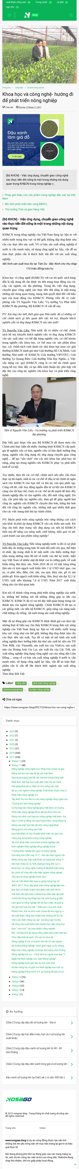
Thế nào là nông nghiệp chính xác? (29, 877)
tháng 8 (16, 985)
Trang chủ (6, 88)
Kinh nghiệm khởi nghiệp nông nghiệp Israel (33, 846)
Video (42, 1128)
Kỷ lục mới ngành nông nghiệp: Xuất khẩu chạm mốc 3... (40, 790)
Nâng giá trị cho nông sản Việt (27, 829)
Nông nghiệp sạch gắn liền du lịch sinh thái (33, 963)
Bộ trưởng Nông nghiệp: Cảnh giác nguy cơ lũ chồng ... (39, 945)
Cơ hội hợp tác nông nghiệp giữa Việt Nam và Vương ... (39, 808)
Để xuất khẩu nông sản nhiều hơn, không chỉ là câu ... (38, 915)
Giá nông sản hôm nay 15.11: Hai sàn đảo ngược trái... (39, 855)
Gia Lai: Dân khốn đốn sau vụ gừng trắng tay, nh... (36, 881)
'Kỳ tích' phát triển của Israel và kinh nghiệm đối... (36, 842)
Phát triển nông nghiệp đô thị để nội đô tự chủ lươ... (37, 812)
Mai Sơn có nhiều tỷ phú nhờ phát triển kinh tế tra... (37, 889)
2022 (12, 735)
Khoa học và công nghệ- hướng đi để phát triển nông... (38, 868)
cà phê (60, 2)
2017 (12, 757)
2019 (12, 748)
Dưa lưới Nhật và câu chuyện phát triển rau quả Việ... (38, 833)
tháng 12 (16, 761)
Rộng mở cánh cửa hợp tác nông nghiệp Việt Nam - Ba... (40, 816)
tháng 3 (16, 994)
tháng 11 (16, 765)
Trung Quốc (41, 2)
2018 (12, 753)
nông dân (19, 88)
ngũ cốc (10, 7)
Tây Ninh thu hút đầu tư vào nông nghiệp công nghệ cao (40, 799)
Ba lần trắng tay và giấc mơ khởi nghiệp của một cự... (38, 967)
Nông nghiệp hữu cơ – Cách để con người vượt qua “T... (39, 954)
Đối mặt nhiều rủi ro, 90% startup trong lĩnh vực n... (37, 864)
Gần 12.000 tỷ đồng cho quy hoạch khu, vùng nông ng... (40, 821)
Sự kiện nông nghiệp (36, 88)
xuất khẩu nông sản (16, 2)
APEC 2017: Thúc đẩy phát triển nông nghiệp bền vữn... (39, 885)
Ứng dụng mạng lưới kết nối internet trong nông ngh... (38, 777)
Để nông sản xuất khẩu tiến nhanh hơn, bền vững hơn (38, 924)
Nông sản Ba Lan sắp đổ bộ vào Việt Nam (32, 773)
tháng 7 (16, 990)
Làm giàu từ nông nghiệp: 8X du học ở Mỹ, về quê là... (38, 903)
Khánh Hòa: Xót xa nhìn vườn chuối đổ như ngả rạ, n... (38, 911)
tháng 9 (16, 981)
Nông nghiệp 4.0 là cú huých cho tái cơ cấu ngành (37, 941)
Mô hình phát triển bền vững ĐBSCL (26, 204)
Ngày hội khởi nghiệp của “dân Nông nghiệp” (34, 959)
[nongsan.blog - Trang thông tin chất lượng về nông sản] (34, 16)
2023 (12, 731)
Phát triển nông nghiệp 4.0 (25, 795)
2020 (12, 744)
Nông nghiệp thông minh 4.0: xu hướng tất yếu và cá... (38, 971)
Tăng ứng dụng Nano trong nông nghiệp (31, 838)
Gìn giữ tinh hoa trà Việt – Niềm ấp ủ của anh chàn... (38, 907)
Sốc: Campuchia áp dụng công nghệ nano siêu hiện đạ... (40, 933)
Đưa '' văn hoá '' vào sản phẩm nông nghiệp (33, 928)
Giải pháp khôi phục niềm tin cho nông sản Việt (35, 786)
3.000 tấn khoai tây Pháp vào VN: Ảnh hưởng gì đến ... (38, 898)
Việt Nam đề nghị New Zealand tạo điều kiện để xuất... (38, 894)
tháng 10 (16, 977)
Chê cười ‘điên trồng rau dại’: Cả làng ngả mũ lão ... (37, 920)
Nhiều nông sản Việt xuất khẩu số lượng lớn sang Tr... (38, 859)
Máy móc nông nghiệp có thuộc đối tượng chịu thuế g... (39, 950)
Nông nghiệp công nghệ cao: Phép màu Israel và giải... (39, 769)
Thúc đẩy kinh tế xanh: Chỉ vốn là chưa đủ (32, 937)
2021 (12, 740)
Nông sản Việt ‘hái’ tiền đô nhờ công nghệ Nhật (35, 825)
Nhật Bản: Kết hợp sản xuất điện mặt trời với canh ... (37, 782)
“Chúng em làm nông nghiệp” (26, 803)
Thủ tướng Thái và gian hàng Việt (25, 209)
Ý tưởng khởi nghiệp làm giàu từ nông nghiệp (34, 851)
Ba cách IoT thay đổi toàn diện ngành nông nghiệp (37, 872)
